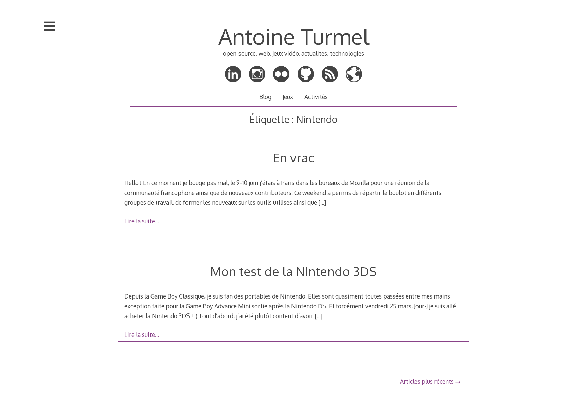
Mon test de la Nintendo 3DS (293, 271)
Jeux (288, 97)
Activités (316, 97)
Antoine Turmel (293, 36)
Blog (265, 97)
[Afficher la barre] (49, 26)
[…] (322, 202)
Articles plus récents (427, 381)
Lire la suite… (141, 221)
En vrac (293, 157)
